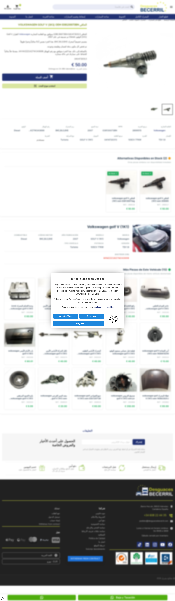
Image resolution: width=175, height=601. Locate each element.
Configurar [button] (79, 323)
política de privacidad (104, 307)
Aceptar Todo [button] (65, 316)
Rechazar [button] (91, 316)
